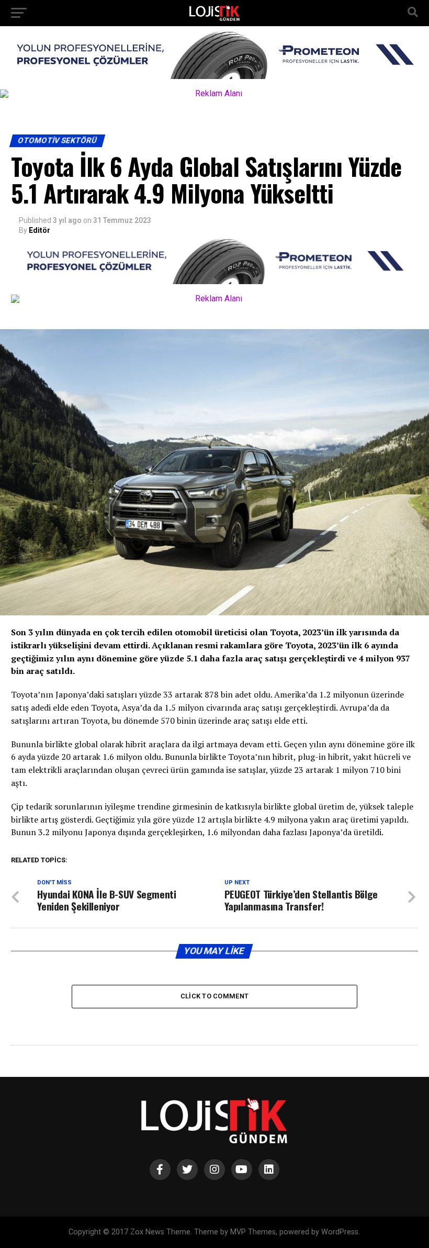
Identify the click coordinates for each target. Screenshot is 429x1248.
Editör (39, 230)
